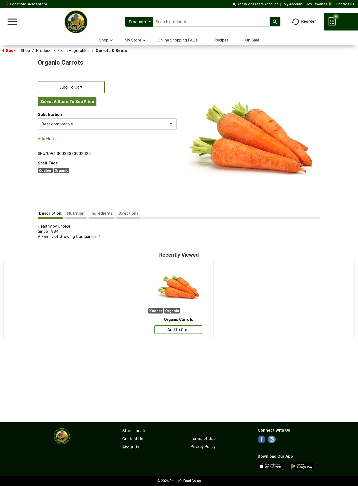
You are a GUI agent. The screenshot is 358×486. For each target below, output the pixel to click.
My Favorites (317, 4)
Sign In (242, 4)
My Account (293, 4)
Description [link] (50, 213)
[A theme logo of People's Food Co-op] (76, 22)
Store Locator (135, 430)
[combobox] (139, 22)
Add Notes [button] (47, 138)
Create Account (265, 4)
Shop (25, 50)
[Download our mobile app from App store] (270, 465)
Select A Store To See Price (67, 101)
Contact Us (345, 4)
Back (10, 50)
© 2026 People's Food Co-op (179, 481)
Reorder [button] (308, 21)
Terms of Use (203, 438)
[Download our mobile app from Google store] (301, 465)
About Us (130, 447)
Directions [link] (129, 213)
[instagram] (272, 440)
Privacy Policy (203, 446)
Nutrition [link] (76, 213)
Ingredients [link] (101, 213)
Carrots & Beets (111, 50)
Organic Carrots (178, 319)
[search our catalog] (275, 21)
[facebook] (261, 440)
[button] (71, 86)
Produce (43, 50)
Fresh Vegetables (73, 50)
